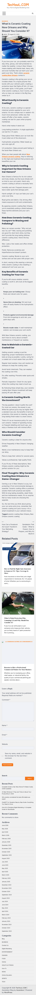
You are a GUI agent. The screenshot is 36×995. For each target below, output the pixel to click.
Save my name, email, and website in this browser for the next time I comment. (18, 755)
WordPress (8, 992)
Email (4, 735)
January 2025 (6, 881)
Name (4, 725)
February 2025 (6, 878)
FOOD (3, 958)
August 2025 (6, 858)
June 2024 (5, 904)
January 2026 (6, 842)
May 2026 (5, 828)
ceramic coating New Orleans (18, 514)
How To (4, 968)
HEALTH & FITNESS (7, 965)
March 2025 (5, 875)
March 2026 (5, 835)
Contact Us (5, 945)
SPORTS (4, 978)
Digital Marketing (7, 948)
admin (5, 34)
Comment (6, 700)
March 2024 (5, 914)
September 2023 (7, 931)
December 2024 (6, 885)
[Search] (32, 13)
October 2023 (6, 928)
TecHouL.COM (18, 4)
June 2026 (5, 825)
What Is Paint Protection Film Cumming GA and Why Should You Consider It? (16, 620)
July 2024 (5, 901)
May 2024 (5, 908)
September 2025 (7, 855)
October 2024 (6, 891)
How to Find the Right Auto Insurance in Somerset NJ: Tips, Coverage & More (17, 571)
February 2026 (6, 838)
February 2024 (6, 918)
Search (4, 776)
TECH (3, 981)
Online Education (7, 975)
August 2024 (6, 898)
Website (5, 744)
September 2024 (7, 894)
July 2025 (5, 862)
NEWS (4, 971)
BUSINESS (5, 21)
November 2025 (6, 848)
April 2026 (5, 832)
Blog (3, 938)
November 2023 (6, 924)
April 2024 (5, 911)
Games (4, 962)
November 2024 (6, 888)
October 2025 (6, 852)
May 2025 (5, 868)
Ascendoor (20, 990)
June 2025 (5, 865)
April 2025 (5, 871)
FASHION (4, 955)
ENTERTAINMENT (7, 952)
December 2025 (6, 845)
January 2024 (6, 921)
